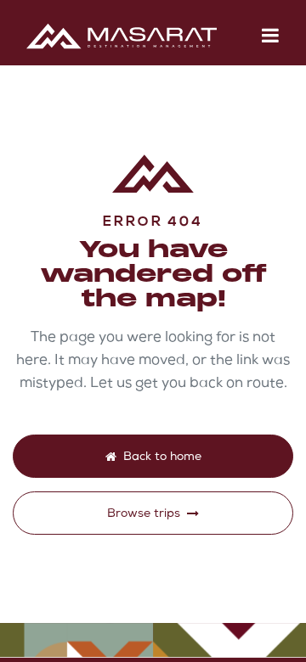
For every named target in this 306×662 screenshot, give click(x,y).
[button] (270, 36)
